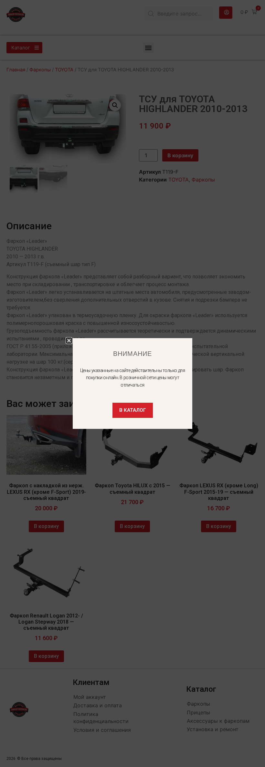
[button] (69, 340)
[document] (132, 383)
